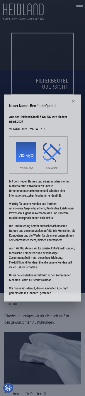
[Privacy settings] (8, 388)
